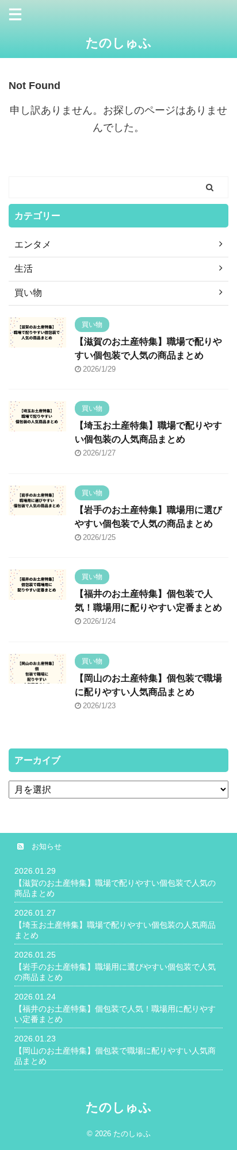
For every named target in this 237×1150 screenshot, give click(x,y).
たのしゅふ (119, 43)
